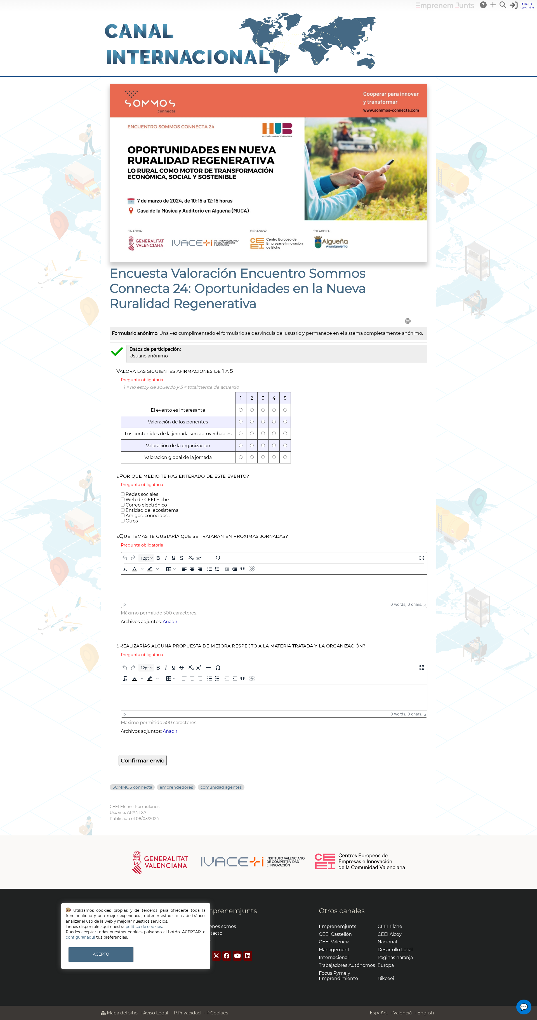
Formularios (147, 806)
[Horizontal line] (208, 558)
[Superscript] (198, 558)
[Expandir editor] (421, 558)
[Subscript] (191, 558)
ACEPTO (101, 954)
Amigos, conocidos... (147, 515)
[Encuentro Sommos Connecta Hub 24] (268, 260)
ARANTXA (136, 812)
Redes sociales (141, 494)
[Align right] (200, 569)
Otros (131, 521)
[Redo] (132, 558)
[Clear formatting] (125, 569)
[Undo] (125, 558)
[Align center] (192, 569)
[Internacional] (240, 73)
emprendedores (176, 787)
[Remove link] (252, 569)
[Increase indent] (234, 569)
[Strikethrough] (181, 558)
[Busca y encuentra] (503, 5)
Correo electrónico (145, 505)
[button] (138, 569)
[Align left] (184, 569)
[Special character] (218, 558)
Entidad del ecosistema (151, 510)
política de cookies (144, 926)
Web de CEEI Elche (146, 499)
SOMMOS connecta (132, 787)
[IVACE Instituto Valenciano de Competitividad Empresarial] (219, 861)
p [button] (124, 604)
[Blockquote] (242, 569)
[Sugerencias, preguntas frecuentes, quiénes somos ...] (484, 5)
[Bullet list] (209, 569)
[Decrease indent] (226, 569)
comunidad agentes (221, 787)
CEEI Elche (121, 806)
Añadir (170, 621)
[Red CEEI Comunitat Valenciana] (360, 868)
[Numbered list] (217, 569)
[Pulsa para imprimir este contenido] (408, 321)
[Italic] (165, 558)
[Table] (170, 569)
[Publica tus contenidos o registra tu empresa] (493, 5)
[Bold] (158, 558)
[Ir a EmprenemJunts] (445, 8)
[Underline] (173, 558)
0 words (397, 604)
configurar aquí (80, 937)
